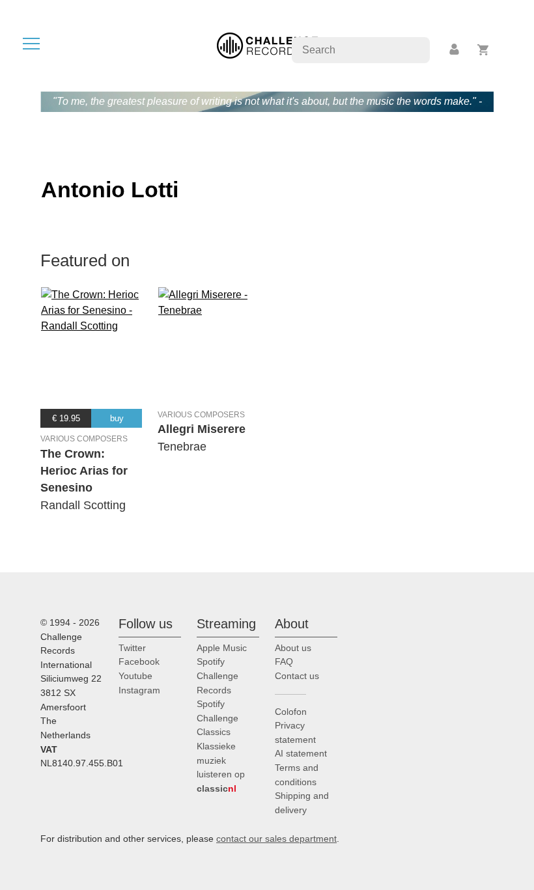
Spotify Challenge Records (217, 675)
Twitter (132, 648)
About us (293, 648)
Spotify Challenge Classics (217, 718)
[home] (267, 44)
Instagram (139, 690)
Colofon (291, 711)
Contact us (297, 676)
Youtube (135, 676)
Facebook (139, 661)
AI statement (301, 753)
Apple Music (222, 648)
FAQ (284, 661)
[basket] (483, 49)
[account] (455, 49)
